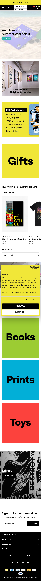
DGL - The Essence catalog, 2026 (14, 239)
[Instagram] (18, 562)
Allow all (20, 306)
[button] (3, 8)
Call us (10, 555)
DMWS (24, 577)
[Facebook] (12, 562)
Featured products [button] (10, 192)
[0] (37, 7)
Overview (9, 476)
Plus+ (28, 577)
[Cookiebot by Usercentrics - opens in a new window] (30, 267)
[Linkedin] (28, 562)
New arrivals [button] (7, 250)
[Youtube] (23, 562)
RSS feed (34, 577)
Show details (30, 300)
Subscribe (33, 524)
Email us (30, 555)
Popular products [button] (9, 255)
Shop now (6, 38)
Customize (19, 312)
